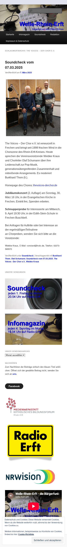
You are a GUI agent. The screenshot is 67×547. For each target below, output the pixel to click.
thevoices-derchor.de (45, 185)
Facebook (14, 386)
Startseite (10, 34)
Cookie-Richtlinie (26, 534)
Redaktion (54, 34)
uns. (15, 374)
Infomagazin (24, 34)
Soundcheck (40, 34)
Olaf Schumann (18, 258)
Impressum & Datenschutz (17, 40)
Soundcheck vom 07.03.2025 (19, 65)
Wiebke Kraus (32, 261)
